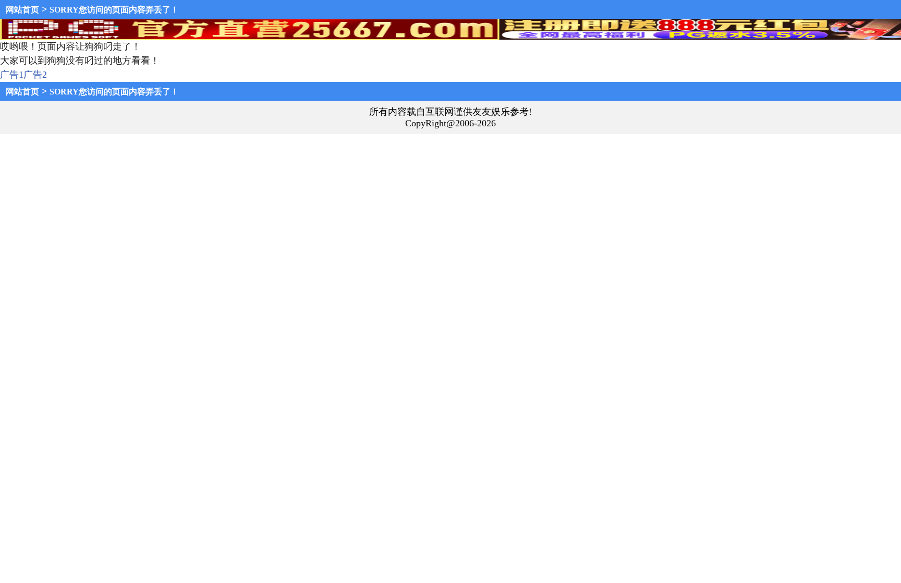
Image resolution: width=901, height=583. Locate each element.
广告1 (11, 74)
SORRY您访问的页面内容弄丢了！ (114, 9)
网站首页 (22, 9)
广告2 (35, 74)
